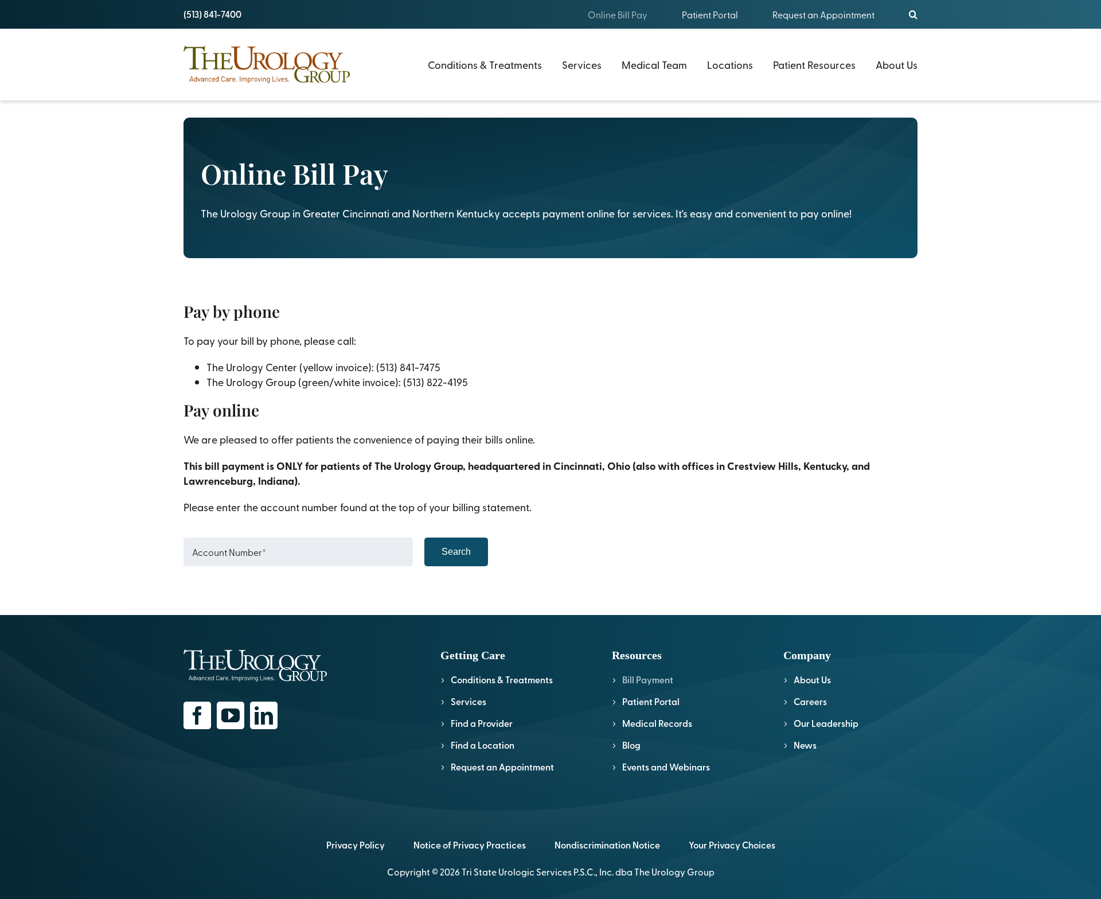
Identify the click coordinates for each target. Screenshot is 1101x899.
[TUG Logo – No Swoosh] (267, 51)
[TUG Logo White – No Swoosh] (255, 654)
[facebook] (197, 715)
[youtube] (230, 715)
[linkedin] (264, 715)
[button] (913, 14)
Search (456, 551)
